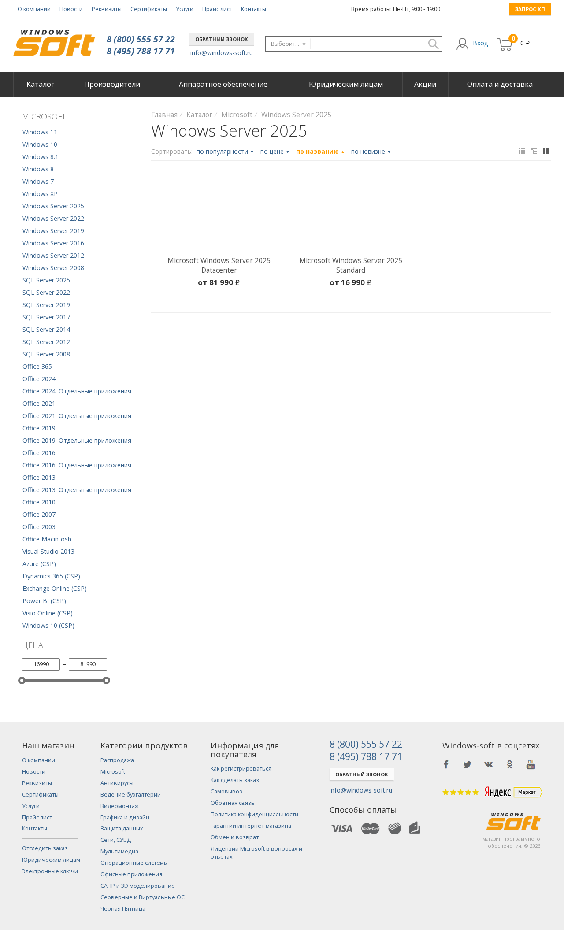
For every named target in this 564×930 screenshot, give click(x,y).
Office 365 (37, 366)
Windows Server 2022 (53, 218)
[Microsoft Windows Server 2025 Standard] (351, 214)
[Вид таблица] (522, 151)
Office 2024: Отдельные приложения (76, 391)
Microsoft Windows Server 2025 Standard (350, 265)
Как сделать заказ (235, 780)
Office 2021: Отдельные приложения (76, 415)
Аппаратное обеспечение (223, 84)
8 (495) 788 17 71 (141, 51)
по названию (320, 151)
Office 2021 (39, 403)
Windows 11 (39, 132)
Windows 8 (38, 169)
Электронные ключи (50, 871)
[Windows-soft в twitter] (467, 764)
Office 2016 (39, 452)
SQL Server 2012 (46, 341)
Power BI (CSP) (44, 601)
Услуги (184, 9)
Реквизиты (107, 9)
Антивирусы (117, 783)
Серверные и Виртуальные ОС (142, 897)
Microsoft (112, 771)
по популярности (225, 151)
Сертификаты (148, 9)
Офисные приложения (131, 874)
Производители (112, 84)
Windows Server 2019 (53, 230)
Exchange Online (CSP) (54, 588)
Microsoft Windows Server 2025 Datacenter (219, 265)
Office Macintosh (46, 539)
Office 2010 (39, 502)
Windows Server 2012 (53, 255)
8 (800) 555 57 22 (141, 39)
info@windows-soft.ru (221, 52)
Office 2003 (39, 526)
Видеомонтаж (119, 806)
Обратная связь (233, 803)
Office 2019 (39, 428)
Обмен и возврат (235, 837)
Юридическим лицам (346, 84)
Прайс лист (217, 9)
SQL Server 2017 (46, 317)
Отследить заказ (45, 848)
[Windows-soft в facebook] (446, 764)
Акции (425, 84)
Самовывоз (226, 791)
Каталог (40, 84)
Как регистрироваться (241, 768)
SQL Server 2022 (46, 292)
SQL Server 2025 (46, 280)
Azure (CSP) (39, 563)
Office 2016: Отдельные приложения (76, 465)
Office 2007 (39, 514)
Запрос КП (530, 9)
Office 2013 (39, 477)
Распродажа (117, 760)
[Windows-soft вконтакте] (488, 764)
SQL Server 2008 (46, 354)
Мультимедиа (119, 851)
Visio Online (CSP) (47, 613)
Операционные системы (134, 863)
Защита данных (121, 828)
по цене (275, 151)
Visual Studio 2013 (48, 551)
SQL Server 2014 (46, 329)
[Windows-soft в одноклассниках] (509, 764)
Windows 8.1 (40, 156)
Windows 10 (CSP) (48, 625)
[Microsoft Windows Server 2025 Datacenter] (219, 214)
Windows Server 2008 (53, 267)
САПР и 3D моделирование (137, 885)
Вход (480, 43)
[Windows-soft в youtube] (530, 764)
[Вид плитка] (546, 151)
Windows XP (40, 193)
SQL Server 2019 (46, 304)
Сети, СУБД (115, 840)
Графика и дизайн (124, 817)
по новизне (371, 151)
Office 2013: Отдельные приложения (76, 489)
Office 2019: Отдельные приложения (76, 440)
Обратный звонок (221, 39)
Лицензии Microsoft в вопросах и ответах (256, 852)
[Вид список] (534, 151)
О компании (34, 9)
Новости (71, 9)
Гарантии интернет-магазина (251, 826)
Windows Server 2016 (53, 243)
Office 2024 (39, 378)
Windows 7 (38, 181)
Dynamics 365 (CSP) (51, 576)
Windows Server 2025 (53, 206)
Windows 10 (39, 144)
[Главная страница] (54, 39)
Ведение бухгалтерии (130, 794)
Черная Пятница (122, 908)
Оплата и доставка (500, 84)
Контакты (253, 9)
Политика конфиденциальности (254, 814)
